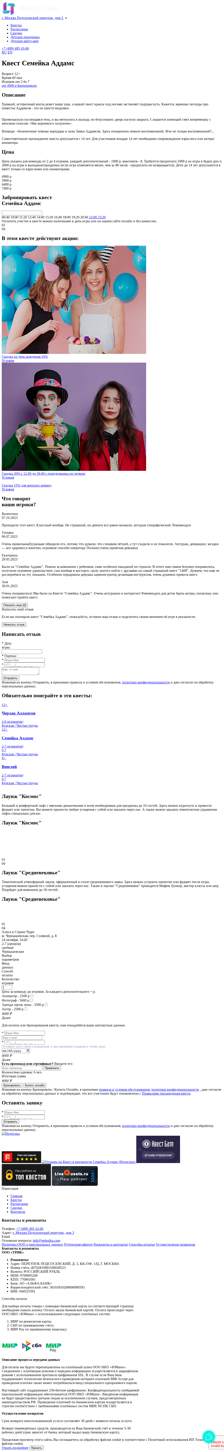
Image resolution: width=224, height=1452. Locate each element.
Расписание (19, 29)
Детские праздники (25, 37)
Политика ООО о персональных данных (32, 1244)
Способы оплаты (141, 1244)
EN (10, 52)
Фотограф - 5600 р (15, 1000)
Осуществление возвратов (175, 1244)
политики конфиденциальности (146, 682)
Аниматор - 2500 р (16, 996)
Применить (52, 1068)
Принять (36, 1448)
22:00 (93, 217)
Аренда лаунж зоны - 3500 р (23, 1005)
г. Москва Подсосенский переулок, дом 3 (33, 18)
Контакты (17, 1212)
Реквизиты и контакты (110, 1244)
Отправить (11, 678)
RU (4, 52)
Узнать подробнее (15, 1448)
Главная (16, 1196)
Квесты (16, 25)
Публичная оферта (78, 1244)
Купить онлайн (34, 1085)
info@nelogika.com (46, 1240)
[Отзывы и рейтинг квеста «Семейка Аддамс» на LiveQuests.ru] (75, 1184)
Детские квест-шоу (24, 41)
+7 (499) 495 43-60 (15, 48)
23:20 (102, 217)
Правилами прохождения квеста (166, 1093)
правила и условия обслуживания (124, 1089)
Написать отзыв (14, 624)
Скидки (16, 33)
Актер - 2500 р (12, 1009)
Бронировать (12, 1085)
